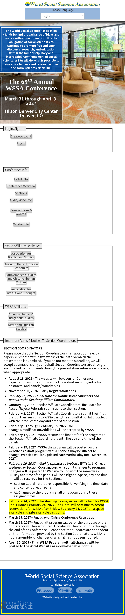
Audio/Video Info (21, 200)
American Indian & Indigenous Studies (21, 316)
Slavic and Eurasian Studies (21, 326)
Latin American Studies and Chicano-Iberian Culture (21, 278)
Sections (21, 193)
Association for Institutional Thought (20, 291)
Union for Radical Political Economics (21, 266)
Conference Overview (21, 186)
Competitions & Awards (21, 212)
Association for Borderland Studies (21, 255)
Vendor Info (21, 224)
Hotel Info (21, 179)
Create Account (21, 136)
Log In (21, 143)
